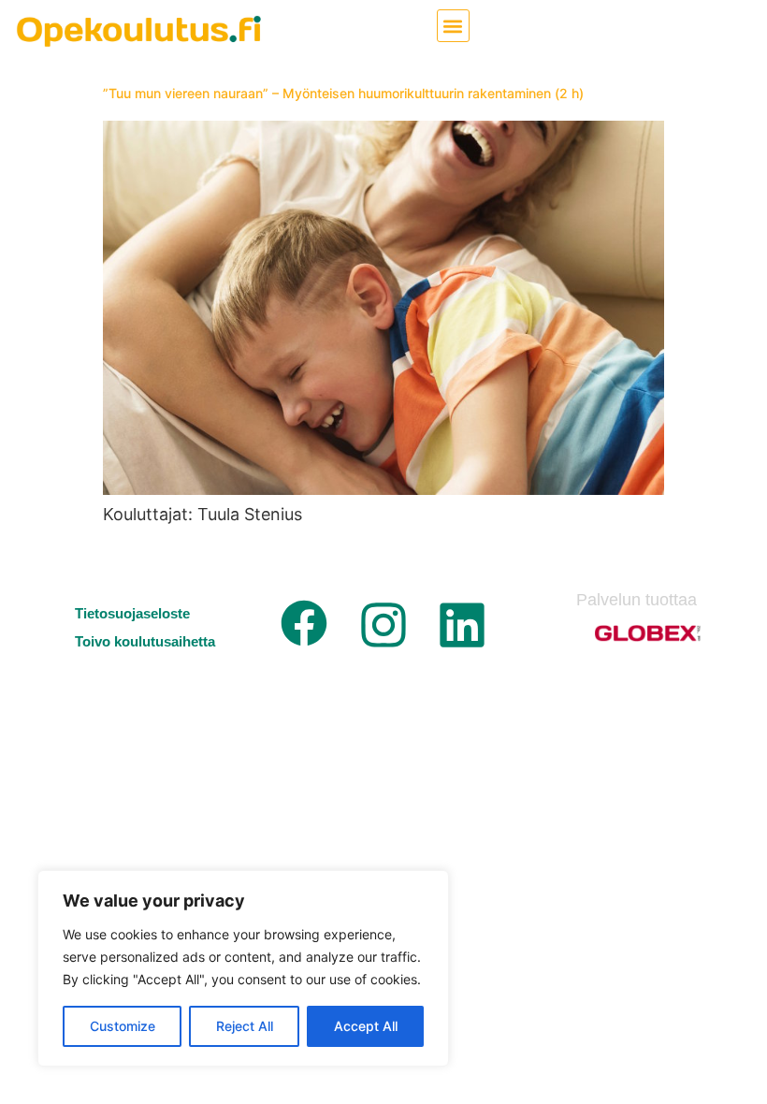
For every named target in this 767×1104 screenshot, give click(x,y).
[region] (243, 968)
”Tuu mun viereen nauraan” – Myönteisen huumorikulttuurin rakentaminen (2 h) (343, 93)
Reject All (244, 1026)
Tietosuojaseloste (132, 613)
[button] (453, 25)
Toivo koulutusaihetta (145, 641)
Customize (122, 1026)
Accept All (366, 1026)
